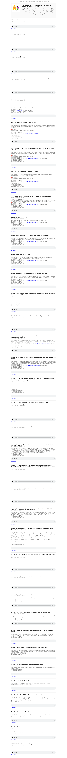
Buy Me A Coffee (19, 110)
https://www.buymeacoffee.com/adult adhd (32, 365)
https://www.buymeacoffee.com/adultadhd (32, 41)
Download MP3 (13, 28)
